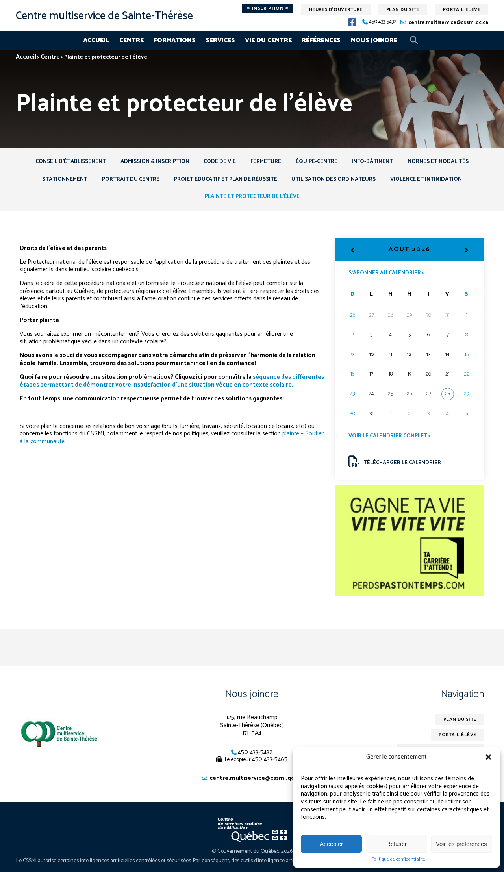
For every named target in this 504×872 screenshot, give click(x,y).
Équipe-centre (316, 161)
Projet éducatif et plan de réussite (225, 179)
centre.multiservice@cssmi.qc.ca (448, 23)
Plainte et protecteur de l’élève (252, 196)
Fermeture (265, 161)
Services (220, 40)
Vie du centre (268, 40)
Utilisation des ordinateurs (333, 179)
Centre (131, 40)
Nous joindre (374, 40)
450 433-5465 (269, 759)
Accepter (331, 844)
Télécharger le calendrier (402, 462)
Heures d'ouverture (336, 9)
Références (321, 40)
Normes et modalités (438, 161)
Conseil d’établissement (70, 161)
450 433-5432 (383, 22)
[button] (488, 757)
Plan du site (402, 9)
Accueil (96, 40)
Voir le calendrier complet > (389, 436)
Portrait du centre (130, 179)
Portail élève (462, 9)
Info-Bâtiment (372, 161)
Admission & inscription (154, 161)
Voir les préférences (461, 844)
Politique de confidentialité (398, 859)
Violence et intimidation (426, 179)
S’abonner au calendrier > (386, 272)
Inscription (267, 8)
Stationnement (64, 179)
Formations (175, 40)
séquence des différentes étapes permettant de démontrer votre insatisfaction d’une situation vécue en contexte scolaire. (172, 381)
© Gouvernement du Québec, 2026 (252, 851)
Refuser (396, 844)
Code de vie (220, 161)
